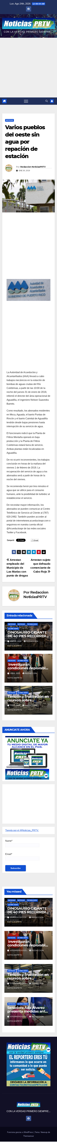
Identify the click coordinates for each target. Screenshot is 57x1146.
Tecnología (32, 624)
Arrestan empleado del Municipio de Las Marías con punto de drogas (17, 567)
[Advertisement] (28, 67)
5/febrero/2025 (18, 984)
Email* (8, 854)
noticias (11, 624)
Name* (8, 841)
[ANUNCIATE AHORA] (27, 757)
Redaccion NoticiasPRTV (33, 167)
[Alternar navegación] (26, 101)
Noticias (9, 120)
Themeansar (28, 1136)
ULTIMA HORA (13, 628)
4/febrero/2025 (18, 1017)
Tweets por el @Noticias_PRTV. (22, 830)
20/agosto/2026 (18, 917)
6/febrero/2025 (18, 950)
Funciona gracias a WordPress (20, 1132)
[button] (46, 101)
